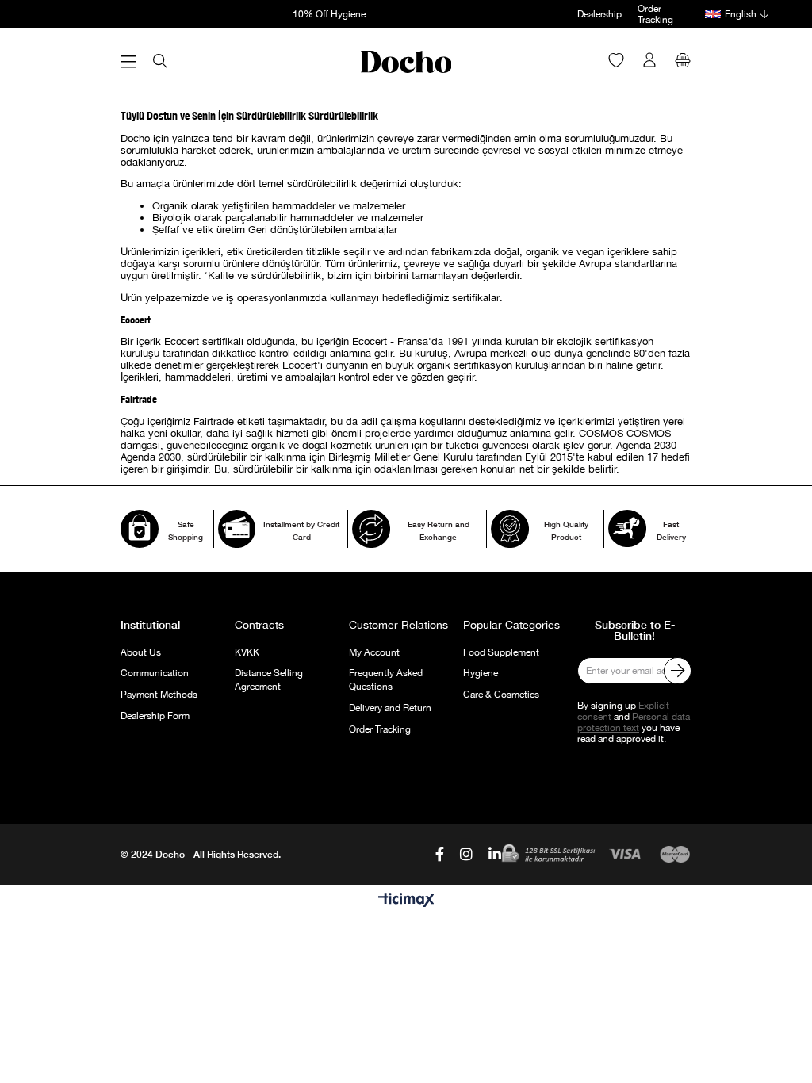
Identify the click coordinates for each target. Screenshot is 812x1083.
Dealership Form (155, 715)
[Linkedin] (494, 854)
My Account (374, 652)
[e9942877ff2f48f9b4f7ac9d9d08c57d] (596, 855)
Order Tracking (655, 14)
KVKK (247, 652)
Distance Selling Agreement (269, 680)
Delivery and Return (390, 708)
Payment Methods (159, 694)
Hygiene (480, 673)
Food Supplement (501, 652)
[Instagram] (466, 854)
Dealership (599, 14)
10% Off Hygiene (329, 14)
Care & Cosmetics (501, 694)
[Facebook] (439, 854)
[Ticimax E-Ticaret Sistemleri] (406, 901)
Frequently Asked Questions (386, 680)
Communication (155, 673)
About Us (141, 652)
